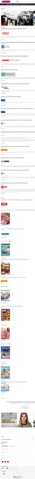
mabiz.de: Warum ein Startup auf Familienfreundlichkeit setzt (14, 182)
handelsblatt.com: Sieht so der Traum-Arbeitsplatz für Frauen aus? (15, 146)
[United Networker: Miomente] (5, 160)
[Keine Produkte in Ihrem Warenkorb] (33, 1)
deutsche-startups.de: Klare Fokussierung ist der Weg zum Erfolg (15, 170)
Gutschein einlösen (6, 1)
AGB (2, 455)
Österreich (13, 446)
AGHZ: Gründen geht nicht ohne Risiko (9, 69)
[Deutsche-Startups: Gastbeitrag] (3, 173)
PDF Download (3, 52)
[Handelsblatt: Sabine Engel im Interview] (4, 149)
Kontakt (4, 443)
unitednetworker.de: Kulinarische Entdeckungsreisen (12, 157)
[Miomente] (17, 2)
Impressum (4, 452)
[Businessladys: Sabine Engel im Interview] (3, 111)
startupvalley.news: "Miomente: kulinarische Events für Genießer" (15, 83)
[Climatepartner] (17, 476)
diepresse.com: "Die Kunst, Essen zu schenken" (11, 96)
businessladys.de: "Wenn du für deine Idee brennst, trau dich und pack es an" (17, 108)
